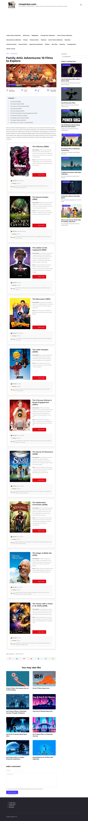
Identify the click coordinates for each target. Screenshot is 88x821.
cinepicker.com (27, 4)
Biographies (35, 35)
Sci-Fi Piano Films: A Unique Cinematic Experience (15, 758)
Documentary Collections (14, 40)
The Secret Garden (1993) (17, 104)
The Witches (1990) (15, 101)
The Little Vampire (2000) (17, 111)
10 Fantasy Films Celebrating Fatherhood (70, 149)
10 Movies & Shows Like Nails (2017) (70, 197)
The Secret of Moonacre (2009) (18, 115)
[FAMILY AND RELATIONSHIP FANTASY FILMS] (71, 146)
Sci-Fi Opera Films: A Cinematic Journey (43, 735)
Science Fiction (23, 44)
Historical (43, 40)
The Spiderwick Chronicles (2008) (19, 118)
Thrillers (47, 44)
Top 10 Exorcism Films (68, 103)
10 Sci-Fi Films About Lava (41, 688)
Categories (64, 54)
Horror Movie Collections (55, 40)
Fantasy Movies (34, 40)
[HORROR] (71, 100)
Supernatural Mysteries (36, 44)
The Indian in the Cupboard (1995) (19, 106)
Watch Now (41, 174)
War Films (55, 44)
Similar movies (11, 48)
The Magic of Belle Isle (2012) (18, 120)
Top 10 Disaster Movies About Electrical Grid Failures (70, 125)
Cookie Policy (12, 802)
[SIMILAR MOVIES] (71, 193)
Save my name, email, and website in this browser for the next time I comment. (25, 788)
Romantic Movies (11, 44)
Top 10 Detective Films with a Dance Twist (70, 80)
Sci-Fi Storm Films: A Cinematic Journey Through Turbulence (16, 712)
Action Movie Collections (14, 35)
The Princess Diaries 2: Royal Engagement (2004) (23, 113)
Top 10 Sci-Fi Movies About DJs (42, 711)
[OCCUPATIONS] (71, 169)
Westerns (62, 44)
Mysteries (67, 40)
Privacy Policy (12, 804)
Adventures (26, 35)
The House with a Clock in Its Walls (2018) (21, 122)
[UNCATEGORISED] (71, 76)
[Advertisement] (44, 21)
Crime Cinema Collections (64, 35)
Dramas (25, 40)
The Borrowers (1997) (16, 108)
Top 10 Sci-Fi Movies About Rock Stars (16, 735)
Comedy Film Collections (48, 35)
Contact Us (11, 805)
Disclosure (11, 807)
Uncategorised (71, 44)
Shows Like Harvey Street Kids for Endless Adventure (71, 220)
